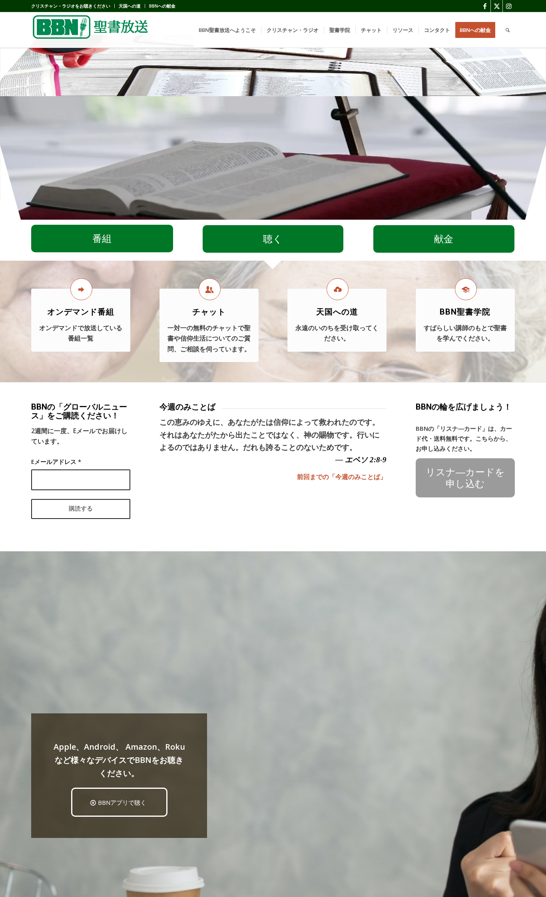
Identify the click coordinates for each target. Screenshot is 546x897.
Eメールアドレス (56, 461)
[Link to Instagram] (509, 6)
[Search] (507, 30)
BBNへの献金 (162, 6)
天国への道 (130, 6)
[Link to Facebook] (484, 6)
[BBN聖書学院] (466, 289)
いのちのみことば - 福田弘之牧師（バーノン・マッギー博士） (295, 214)
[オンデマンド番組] (81, 289)
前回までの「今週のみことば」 (342, 476)
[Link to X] (496, 6)
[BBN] (91, 30)
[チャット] (210, 289)
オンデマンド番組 (80, 312)
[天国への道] (338, 289)
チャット (209, 312)
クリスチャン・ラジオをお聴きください (70, 6)
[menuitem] (73, 6)
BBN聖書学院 (465, 312)
